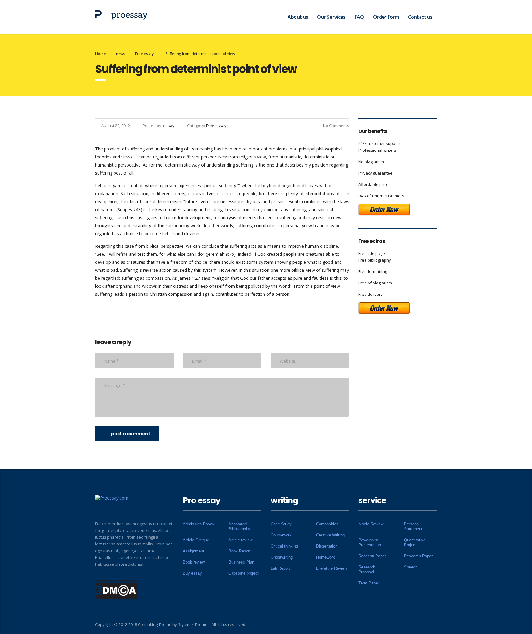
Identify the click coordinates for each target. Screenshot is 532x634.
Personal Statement (413, 526)
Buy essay (192, 573)
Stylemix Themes (194, 624)
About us (298, 17)
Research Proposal (366, 569)
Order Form (386, 17)
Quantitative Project (414, 542)
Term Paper (368, 583)
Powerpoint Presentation (369, 542)
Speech (410, 567)
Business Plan (241, 562)
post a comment (130, 434)
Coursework (281, 535)
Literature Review (331, 568)
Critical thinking (284, 546)
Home (100, 53)
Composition (327, 524)
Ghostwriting (282, 557)
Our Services (331, 17)
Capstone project (243, 573)
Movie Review (370, 524)
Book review (194, 562)
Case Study (281, 524)
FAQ (359, 17)
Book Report (239, 551)
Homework (325, 557)
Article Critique (196, 540)
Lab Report (280, 568)
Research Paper (418, 556)
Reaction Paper (372, 556)
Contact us (420, 17)
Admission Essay (198, 524)
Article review (240, 540)
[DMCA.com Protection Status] (117, 589)
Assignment (193, 551)
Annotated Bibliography (239, 526)
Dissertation (326, 546)
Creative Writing (330, 535)
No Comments (336, 125)
